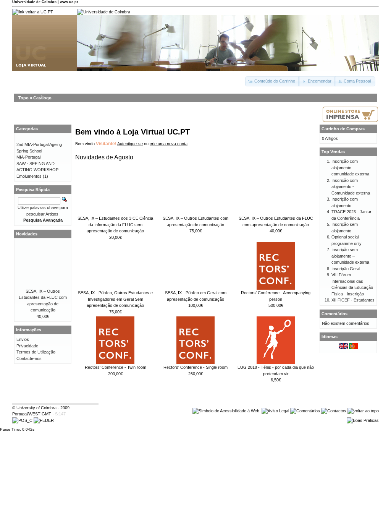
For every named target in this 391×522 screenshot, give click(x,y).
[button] (272, 81)
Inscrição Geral (345, 268)
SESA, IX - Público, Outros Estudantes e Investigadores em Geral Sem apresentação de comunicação (115, 299)
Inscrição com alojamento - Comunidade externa (350, 186)
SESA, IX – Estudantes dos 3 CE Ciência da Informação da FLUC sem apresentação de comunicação (115, 224)
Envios (22, 339)
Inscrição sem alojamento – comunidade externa (350, 255)
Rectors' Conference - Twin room (115, 367)
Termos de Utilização (35, 352)
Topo (23, 98)
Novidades (26, 234)
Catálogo (42, 98)
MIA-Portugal (28, 157)
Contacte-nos (29, 358)
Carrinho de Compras (343, 128)
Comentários (334, 313)
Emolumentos (29, 176)
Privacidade (27, 346)
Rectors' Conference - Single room (195, 367)
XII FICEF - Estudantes (353, 300)
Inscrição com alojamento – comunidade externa (350, 167)
